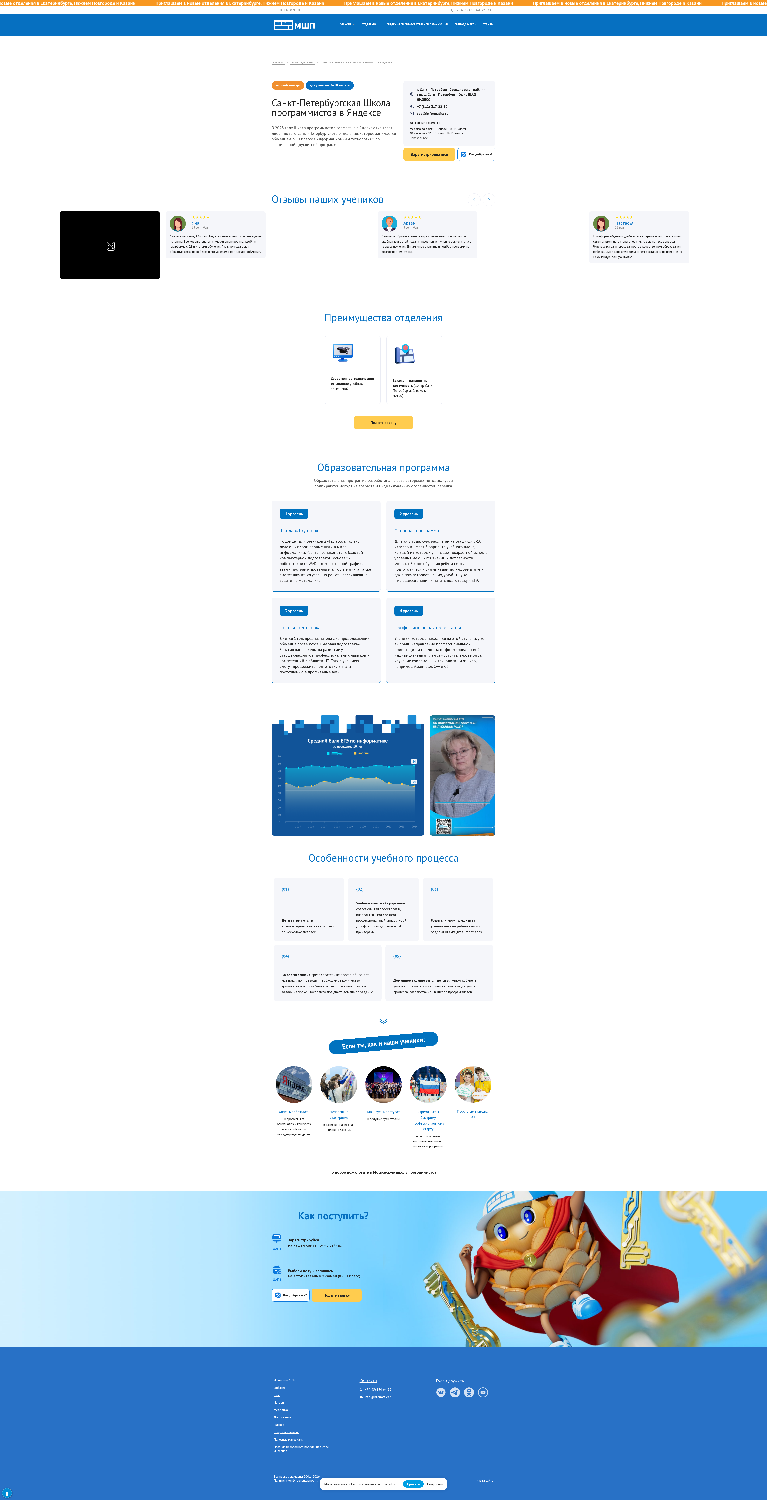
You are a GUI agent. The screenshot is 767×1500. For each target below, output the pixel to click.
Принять (413, 1484)
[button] (474, 199)
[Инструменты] (7, 1493)
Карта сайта (484, 1480)
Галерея (279, 1425)
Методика (281, 1410)
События (279, 1388)
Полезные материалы (288, 1439)
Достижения (282, 1417)
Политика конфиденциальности (295, 1480)
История (279, 1402)
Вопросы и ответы (286, 1432)
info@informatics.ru (378, 1397)
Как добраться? (295, 1295)
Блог (277, 1395)
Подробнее (435, 1484)
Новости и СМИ (284, 1380)
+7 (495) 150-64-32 (470, 10)
